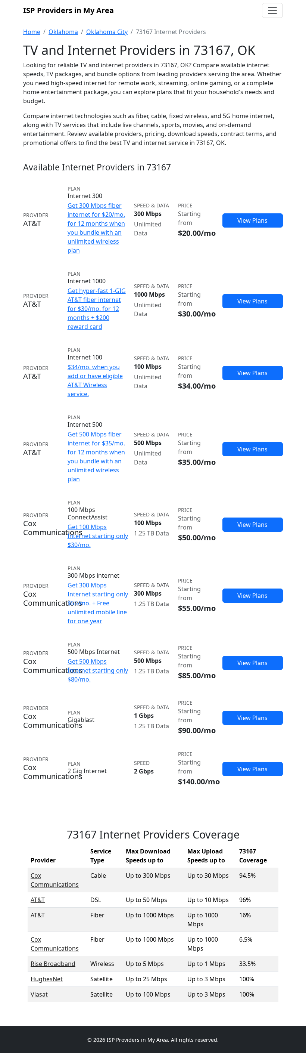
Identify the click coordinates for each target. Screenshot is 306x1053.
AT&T (38, 900)
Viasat (39, 994)
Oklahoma (63, 32)
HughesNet (47, 979)
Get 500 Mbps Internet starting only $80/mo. (98, 670)
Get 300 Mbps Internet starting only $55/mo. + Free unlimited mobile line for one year (98, 603)
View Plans (252, 220)
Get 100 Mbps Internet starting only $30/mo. (98, 536)
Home (31, 32)
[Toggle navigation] (272, 10)
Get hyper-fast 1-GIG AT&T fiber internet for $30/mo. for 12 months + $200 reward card (97, 309)
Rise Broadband (53, 964)
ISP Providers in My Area (68, 10)
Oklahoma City (107, 32)
